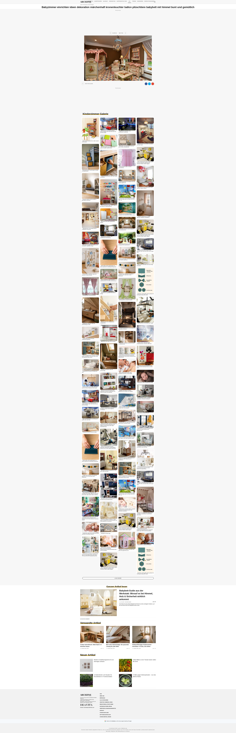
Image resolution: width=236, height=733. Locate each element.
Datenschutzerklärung (106, 706)
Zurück (114, 33)
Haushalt (105, 1)
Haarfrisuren (98, 1)
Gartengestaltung (122, 1)
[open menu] (155, 2)
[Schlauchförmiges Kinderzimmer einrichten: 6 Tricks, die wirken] (144, 634)
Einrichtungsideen (149, 1)
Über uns (102, 695)
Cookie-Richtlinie (104, 712)
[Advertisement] (118, 19)
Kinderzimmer (91, 4)
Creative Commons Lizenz (106, 702)
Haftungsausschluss (105, 714)
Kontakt (102, 710)
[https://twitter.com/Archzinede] (151, 699)
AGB (101, 693)
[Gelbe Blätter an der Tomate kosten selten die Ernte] (125, 665)
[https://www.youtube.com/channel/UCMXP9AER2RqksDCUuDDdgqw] (149, 699)
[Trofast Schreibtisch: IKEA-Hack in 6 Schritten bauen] (92, 634)
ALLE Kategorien (104, 700)
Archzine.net (86, 695)
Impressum (102, 697)
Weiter (121, 33)
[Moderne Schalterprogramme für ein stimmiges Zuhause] (86, 665)
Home (81, 4)
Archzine (86, 2)
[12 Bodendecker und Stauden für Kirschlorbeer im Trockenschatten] (86, 680)
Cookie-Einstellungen (105, 716)
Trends (134, 1)
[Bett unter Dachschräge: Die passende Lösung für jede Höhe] (118, 634)
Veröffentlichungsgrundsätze (108, 708)
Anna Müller (85, 648)
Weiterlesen (88, 83)
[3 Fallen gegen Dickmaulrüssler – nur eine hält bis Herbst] (125, 680)
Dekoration (112, 1)
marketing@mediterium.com (89, 707)
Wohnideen (140, 1)
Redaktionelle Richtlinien (106, 704)
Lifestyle (90, 1)
